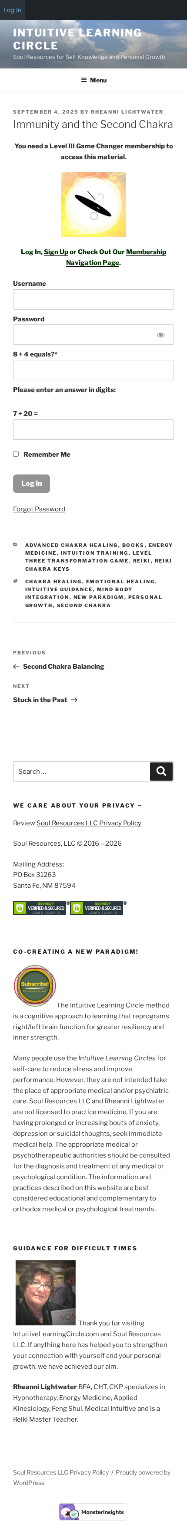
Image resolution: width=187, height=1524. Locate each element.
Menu (98, 80)
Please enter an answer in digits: (64, 390)
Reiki (142, 561)
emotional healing (120, 582)
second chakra (84, 605)
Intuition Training (95, 553)
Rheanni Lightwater (127, 112)
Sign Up (56, 252)
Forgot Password (39, 509)
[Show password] (161, 334)
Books (133, 545)
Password (28, 319)
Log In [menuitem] (12, 9)
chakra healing (53, 582)
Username (29, 284)
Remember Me (46, 454)
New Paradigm (98, 597)
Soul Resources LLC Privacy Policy (89, 823)
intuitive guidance (59, 589)
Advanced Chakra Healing (71, 545)
